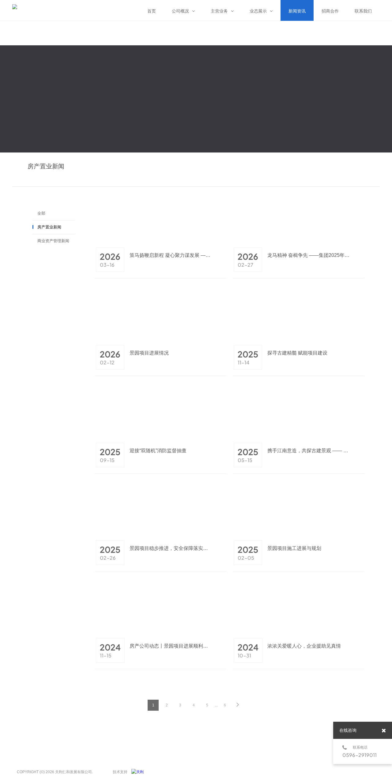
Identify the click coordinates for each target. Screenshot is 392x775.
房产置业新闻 (49, 227)
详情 (222, 265)
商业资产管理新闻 (53, 241)
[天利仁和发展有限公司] (139, 772)
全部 (41, 213)
